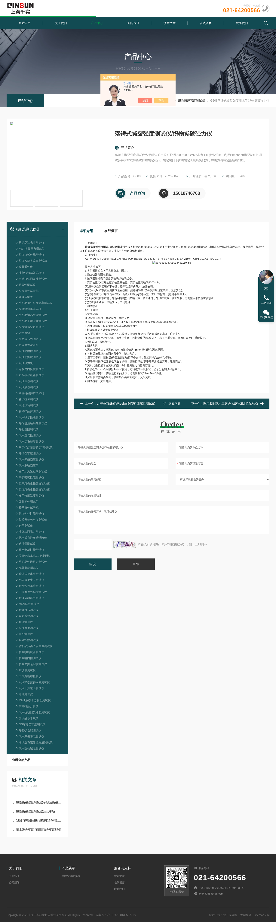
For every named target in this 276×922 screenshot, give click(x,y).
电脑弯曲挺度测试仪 (31, 369)
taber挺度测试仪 (29, 604)
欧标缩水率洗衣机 (30, 308)
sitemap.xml (261, 915)
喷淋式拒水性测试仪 (31, 573)
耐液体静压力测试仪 (31, 597)
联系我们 (242, 23)
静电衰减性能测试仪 (31, 549)
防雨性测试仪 (27, 284)
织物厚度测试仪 (28, 628)
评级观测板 (26, 296)
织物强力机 (26, 363)
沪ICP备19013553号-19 (121, 915)
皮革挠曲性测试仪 (30, 658)
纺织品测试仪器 (28, 229)
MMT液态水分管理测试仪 (35, 700)
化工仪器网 (230, 915)
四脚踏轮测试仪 (28, 501)
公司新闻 (14, 882)
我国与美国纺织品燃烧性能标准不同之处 (39, 820)
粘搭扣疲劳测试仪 (30, 411)
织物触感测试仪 (28, 387)
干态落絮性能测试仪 (31, 477)
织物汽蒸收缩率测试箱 (33, 260)
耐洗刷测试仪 (27, 670)
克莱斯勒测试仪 (28, 567)
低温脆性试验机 (28, 345)
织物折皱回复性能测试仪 (34, 712)
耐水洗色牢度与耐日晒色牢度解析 (38, 829)
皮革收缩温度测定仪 (31, 495)
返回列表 (174, 403)
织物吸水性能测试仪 (31, 417)
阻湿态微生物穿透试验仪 (34, 489)
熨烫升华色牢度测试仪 (33, 519)
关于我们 (61, 23)
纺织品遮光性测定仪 (31, 242)
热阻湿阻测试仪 (28, 429)
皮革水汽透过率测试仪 (33, 471)
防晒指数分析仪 (28, 706)
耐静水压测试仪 (28, 610)
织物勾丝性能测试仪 (31, 513)
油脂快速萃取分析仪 (31, 272)
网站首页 (25, 23)
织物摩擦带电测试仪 (31, 736)
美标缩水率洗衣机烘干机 (34, 555)
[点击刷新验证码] (124, 544)
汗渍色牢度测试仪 (30, 453)
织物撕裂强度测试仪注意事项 (35, 811)
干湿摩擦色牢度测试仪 (33, 591)
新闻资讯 (133, 23)
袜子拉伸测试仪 (28, 399)
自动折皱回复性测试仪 (33, 278)
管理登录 (245, 915)
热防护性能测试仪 (30, 730)
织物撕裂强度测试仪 (191, 100)
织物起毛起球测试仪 (31, 441)
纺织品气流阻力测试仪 (33, 561)
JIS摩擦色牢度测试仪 (32, 724)
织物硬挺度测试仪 (30, 357)
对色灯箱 (24, 333)
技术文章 (170, 23)
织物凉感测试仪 (28, 381)
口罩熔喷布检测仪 (30, 676)
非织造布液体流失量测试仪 (36, 742)
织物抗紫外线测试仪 (31, 254)
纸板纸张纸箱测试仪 (31, 375)
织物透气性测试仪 (30, 435)
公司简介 (14, 876)
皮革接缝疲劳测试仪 (31, 652)
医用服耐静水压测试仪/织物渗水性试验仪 (230, 403)
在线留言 (206, 23)
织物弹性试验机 (28, 290)
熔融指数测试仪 (28, 640)
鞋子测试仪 (26, 525)
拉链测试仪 (26, 622)
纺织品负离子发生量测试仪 (36, 646)
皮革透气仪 (26, 266)
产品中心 (97, 23)
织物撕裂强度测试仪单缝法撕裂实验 (39, 802)
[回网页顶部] (266, 289)
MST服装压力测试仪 (31, 248)
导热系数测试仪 (28, 616)
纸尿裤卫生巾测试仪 (31, 579)
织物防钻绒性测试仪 (31, 748)
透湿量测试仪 (27, 543)
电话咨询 (266, 302)
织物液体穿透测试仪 (31, 327)
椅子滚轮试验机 (28, 507)
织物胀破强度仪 (28, 465)
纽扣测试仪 (26, 634)
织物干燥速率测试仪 (31, 688)
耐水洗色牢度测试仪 (31, 585)
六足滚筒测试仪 (28, 405)
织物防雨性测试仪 (30, 351)
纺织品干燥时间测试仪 (33, 321)
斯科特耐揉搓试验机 (31, 393)
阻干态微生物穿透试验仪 (34, 483)
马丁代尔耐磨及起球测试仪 (36, 447)
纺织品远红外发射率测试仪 (36, 302)
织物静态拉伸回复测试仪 (34, 682)
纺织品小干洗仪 (28, 718)
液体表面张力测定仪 (31, 531)
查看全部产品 (21, 759)
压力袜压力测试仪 (30, 339)
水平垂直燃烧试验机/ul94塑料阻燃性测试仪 (126, 403)
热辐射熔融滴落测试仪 (33, 423)
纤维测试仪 (26, 694)
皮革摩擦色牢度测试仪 (33, 664)
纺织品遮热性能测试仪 (33, 314)
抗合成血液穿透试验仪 (33, 537)
